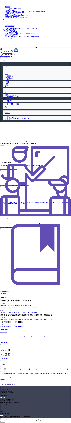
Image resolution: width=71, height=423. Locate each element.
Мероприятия (4, 358)
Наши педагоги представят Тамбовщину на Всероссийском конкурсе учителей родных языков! (20, 366)
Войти (4, 60)
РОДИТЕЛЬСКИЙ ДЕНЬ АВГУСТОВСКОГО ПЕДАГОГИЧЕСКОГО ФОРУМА (15, 305)
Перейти (2, 145)
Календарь (3, 342)
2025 (1, 345)
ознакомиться (20, 420)
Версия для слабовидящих (5, 57)
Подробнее (2, 379)
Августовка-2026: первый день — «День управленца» (11, 326)
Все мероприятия (4, 360)
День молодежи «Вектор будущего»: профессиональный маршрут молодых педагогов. (18, 312)
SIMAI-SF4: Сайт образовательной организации (10, 417)
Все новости (3, 299)
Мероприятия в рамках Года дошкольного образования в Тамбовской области (16, 141)
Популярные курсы (6, 377)
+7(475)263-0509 (3, 55)
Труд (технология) (4, 218)
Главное (3, 293)
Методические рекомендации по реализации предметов (18, 143)
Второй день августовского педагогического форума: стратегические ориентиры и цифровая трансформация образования (26, 319)
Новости (3, 297)
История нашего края (4, 291)
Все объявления (3, 332)
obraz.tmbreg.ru (3, 407)
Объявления (4, 330)
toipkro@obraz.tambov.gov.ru (6, 56)
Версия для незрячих (4, 58)
